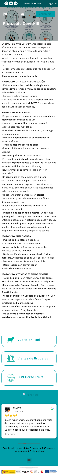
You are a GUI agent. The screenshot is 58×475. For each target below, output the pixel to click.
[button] (23, 14)
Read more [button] (9, 434)
